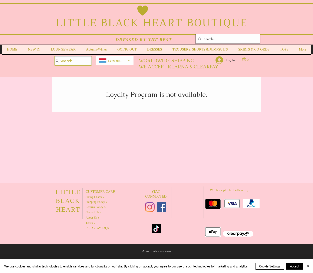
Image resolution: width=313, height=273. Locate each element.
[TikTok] (156, 228)
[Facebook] (161, 207)
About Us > (93, 217)
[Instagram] (150, 207)
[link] (246, 59)
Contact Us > (93, 212)
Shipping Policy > (97, 202)
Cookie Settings (269, 266)
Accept (294, 266)
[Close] (307, 266)
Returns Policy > (96, 207)
